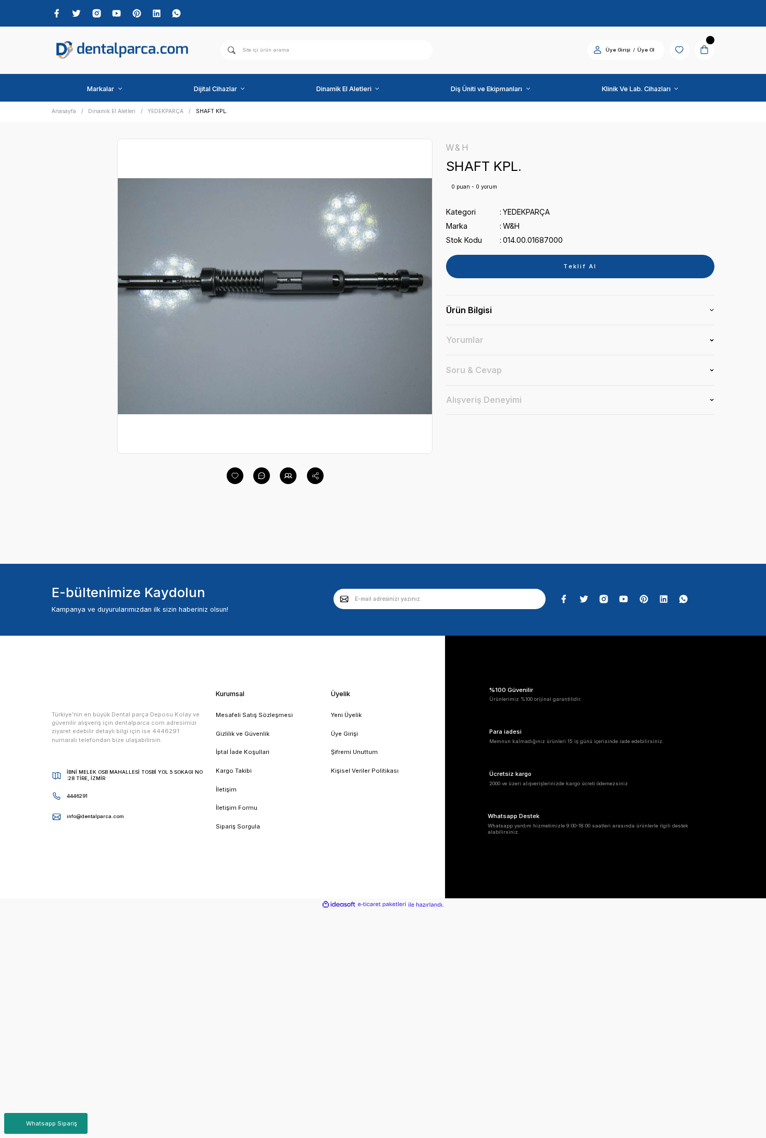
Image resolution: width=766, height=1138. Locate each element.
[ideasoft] (338, 905)
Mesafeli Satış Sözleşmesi (254, 715)
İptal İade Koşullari (242, 752)
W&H (511, 225)
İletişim (226, 789)
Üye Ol (645, 50)
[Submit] (344, 599)
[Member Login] (597, 50)
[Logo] (122, 50)
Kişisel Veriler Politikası (365, 770)
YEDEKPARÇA (526, 211)
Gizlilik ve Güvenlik (242, 733)
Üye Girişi (618, 50)
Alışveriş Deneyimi (484, 399)
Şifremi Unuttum (354, 752)
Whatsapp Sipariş (51, 1123)
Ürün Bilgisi (469, 310)
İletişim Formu (236, 807)
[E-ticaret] (381, 904)
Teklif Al (580, 266)
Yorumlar (465, 340)
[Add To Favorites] (235, 475)
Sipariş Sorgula (238, 826)
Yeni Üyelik (346, 715)
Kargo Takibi (234, 770)
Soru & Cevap (474, 370)
